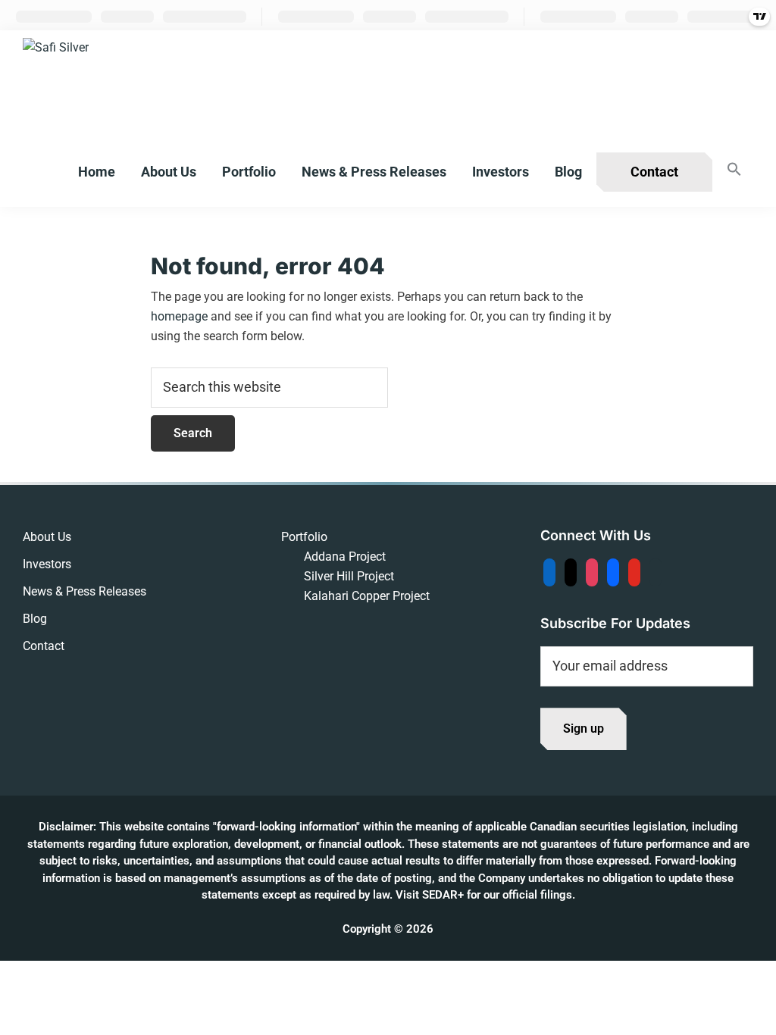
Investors (47, 564)
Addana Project (345, 556)
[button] (734, 170)
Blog (35, 618)
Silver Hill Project (349, 576)
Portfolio (304, 537)
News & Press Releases (84, 591)
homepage (179, 316)
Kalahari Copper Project (367, 596)
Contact (43, 646)
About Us (47, 537)
